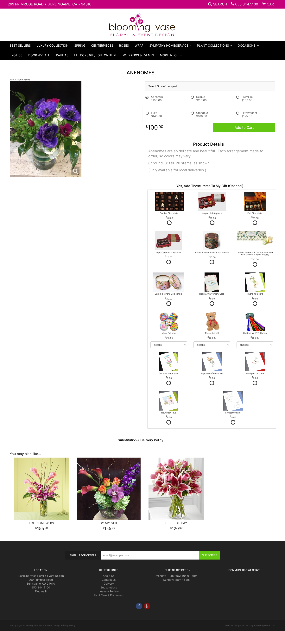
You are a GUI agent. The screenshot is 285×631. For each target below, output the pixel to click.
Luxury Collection (52, 45)
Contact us (109, 579)
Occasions (247, 45)
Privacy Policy (68, 625)
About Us (108, 575)
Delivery (109, 583)
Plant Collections (213, 45)
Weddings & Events (138, 55)
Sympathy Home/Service (168, 45)
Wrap (139, 45)
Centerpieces (102, 45)
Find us (40, 591)
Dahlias (62, 55)
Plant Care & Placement (109, 595)
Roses (124, 45)
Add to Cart (244, 127)
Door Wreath (39, 55)
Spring (79, 45)
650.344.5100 (246, 4)
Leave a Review (109, 591)
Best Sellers (20, 45)
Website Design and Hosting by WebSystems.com (250, 625)
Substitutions (108, 587)
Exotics (16, 55)
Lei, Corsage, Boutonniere (95, 55)
